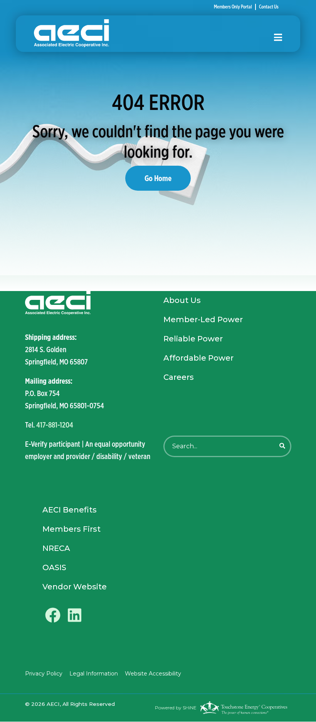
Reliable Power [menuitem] (193, 338)
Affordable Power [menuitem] (198, 358)
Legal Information (93, 673)
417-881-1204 (54, 424)
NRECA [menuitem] (56, 548)
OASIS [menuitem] (54, 567)
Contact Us (269, 7)
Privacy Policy (43, 673)
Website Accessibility (153, 673)
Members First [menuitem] (71, 529)
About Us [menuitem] (182, 300)
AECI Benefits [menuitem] (69, 509)
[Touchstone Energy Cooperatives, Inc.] (244, 707)
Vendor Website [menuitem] (74, 586)
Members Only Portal (233, 7)
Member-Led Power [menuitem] (203, 319)
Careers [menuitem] (178, 377)
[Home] (148, 33)
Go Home (158, 178)
